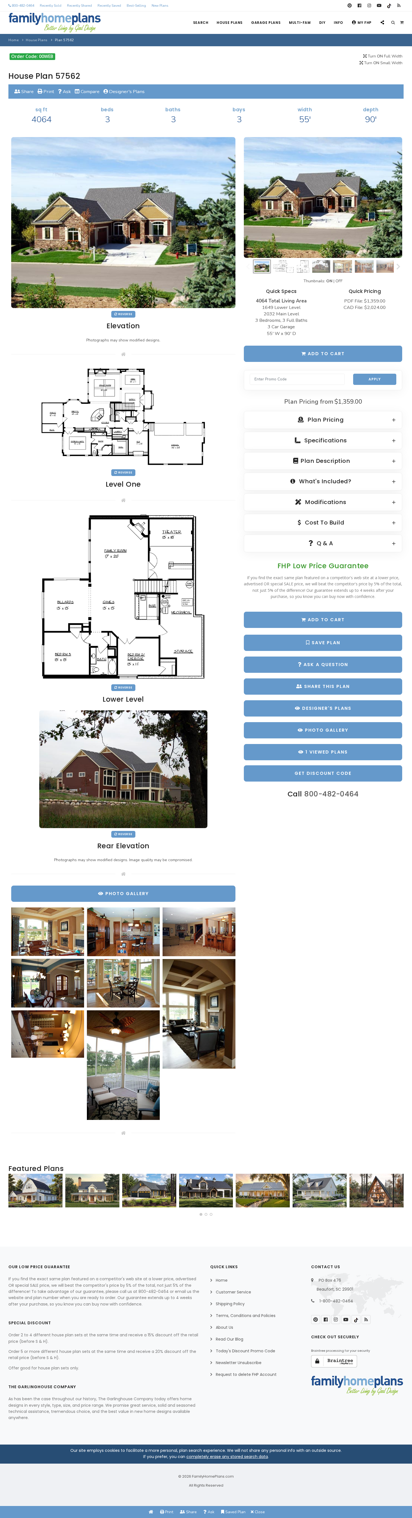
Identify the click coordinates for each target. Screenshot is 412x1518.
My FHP (365, 22)
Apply (375, 379)
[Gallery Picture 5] (123, 983)
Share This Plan (326, 686)
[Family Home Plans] (55, 22)
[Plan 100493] (35, 1190)
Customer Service (233, 1292)
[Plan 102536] (206, 1190)
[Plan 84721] (92, 1190)
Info (338, 22)
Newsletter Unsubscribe (238, 1362)
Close (259, 1512)
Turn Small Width (382, 63)
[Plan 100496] (320, 1190)
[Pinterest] (350, 5)
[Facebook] (359, 5)
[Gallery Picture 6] (199, 1014)
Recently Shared (79, 5)
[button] (200, 1214)
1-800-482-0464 (336, 1301)
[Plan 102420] (149, 1190)
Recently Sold (50, 5)
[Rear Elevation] (123, 768)
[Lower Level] (123, 596)
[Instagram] (369, 5)
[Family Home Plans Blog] (399, 5)
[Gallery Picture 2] (123, 931)
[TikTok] (389, 5)
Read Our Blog (229, 1339)
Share (27, 91)
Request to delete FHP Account (246, 1374)
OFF (338, 281)
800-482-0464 (22, 5)
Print (48, 91)
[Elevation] (323, 197)
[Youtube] (379, 5)
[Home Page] (151, 1512)
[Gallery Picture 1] (47, 931)
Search (201, 22)
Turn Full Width (384, 56)
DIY (322, 22)
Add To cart (325, 619)
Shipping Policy (230, 1304)
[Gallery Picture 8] (123, 1065)
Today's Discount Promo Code (245, 1351)
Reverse (124, 314)
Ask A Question (325, 664)
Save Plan (325, 642)
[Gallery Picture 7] (47, 1034)
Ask (66, 91)
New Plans (160, 5)
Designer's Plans (126, 91)
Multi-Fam (300, 22)
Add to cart (325, 353)
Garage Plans (266, 22)
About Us (224, 1327)
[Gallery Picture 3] (199, 931)
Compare (89, 91)
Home (13, 40)
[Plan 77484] (263, 1190)
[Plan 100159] (376, 1190)
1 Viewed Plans (326, 752)
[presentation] (14, 1193)
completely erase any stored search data (227, 1456)
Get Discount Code (323, 773)
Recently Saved (109, 5)
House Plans (230, 22)
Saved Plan (235, 1512)
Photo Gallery (325, 730)
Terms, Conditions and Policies (246, 1315)
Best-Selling (136, 5)
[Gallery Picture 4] (47, 983)
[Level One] (123, 416)
